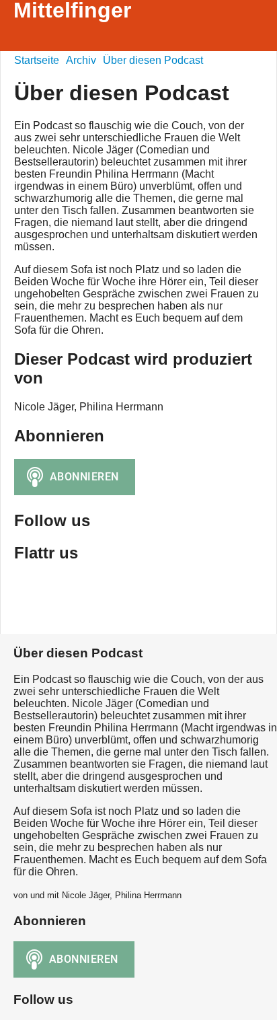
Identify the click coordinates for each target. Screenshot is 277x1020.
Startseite (36, 60)
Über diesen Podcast (153, 60)
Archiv (81, 60)
